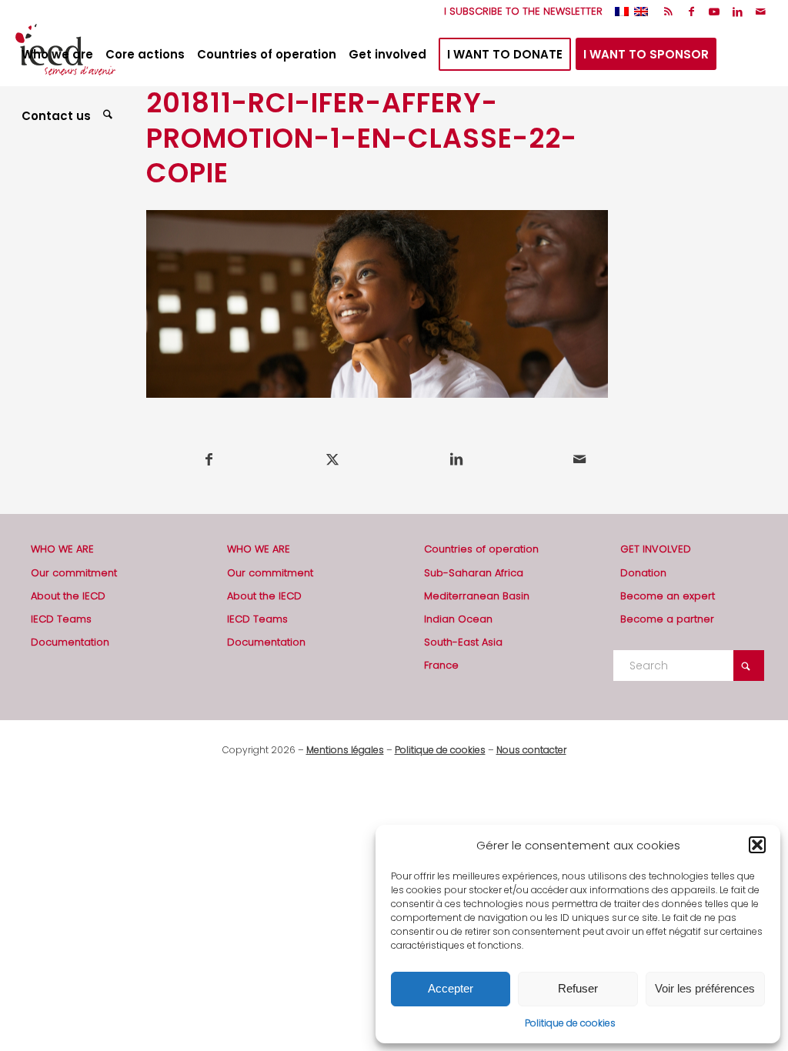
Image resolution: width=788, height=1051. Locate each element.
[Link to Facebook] (691, 11)
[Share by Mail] (580, 459)
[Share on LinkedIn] (456, 459)
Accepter (450, 988)
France (441, 665)
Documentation (70, 642)
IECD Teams (61, 619)
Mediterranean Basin (476, 596)
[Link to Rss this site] (668, 11)
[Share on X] (333, 459)
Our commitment (74, 573)
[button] (757, 844)
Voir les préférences (705, 988)
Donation (643, 573)
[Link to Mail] (761, 11)
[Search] (109, 116)
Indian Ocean (458, 619)
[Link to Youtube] (714, 11)
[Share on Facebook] (209, 459)
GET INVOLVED (655, 549)
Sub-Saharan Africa (473, 573)
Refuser (578, 988)
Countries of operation (481, 549)
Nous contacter (531, 749)
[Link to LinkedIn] (737, 11)
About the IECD (68, 596)
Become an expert (667, 596)
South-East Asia (463, 642)
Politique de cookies (570, 1022)
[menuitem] (519, 11)
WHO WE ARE (62, 549)
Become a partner (667, 619)
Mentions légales (345, 749)
